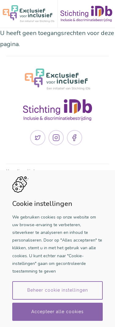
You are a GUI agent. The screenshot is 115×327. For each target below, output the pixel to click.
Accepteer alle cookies (57, 311)
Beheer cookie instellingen (57, 290)
